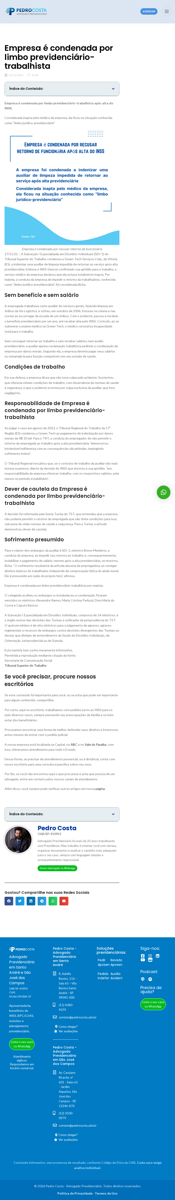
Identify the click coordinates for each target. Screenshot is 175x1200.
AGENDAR (149, 11)
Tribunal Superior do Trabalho (25, 665)
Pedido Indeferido (106, 976)
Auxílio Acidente (118, 976)
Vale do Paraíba (95, 744)
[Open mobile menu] (167, 11)
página (100, 789)
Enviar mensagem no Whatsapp (57, 868)
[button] (113, 88)
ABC (74, 744)
